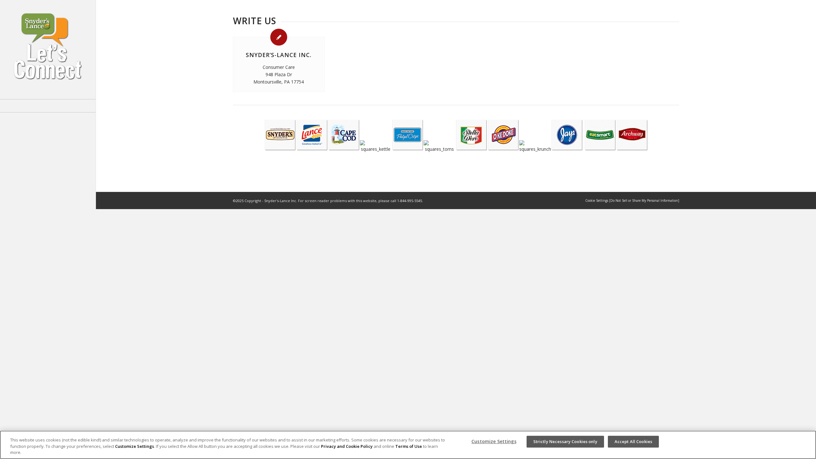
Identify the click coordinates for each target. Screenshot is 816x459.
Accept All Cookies (633, 441)
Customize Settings (134, 446)
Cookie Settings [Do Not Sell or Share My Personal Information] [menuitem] (632, 200)
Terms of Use (408, 446)
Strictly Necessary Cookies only (565, 441)
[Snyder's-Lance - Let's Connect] (48, 49)
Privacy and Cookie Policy (347, 446)
